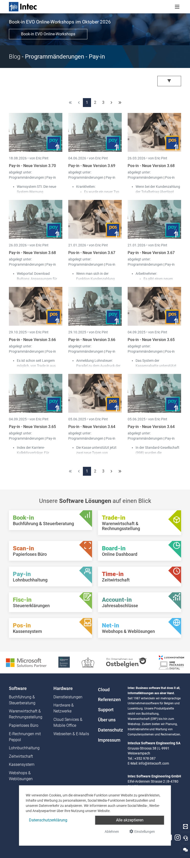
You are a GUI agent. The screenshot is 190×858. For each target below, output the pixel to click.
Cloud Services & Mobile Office (67, 722)
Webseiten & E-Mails (71, 733)
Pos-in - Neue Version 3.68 (151, 165)
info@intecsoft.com (154, 763)
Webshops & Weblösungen (21, 776)
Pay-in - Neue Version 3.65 (32, 426)
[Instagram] (178, 837)
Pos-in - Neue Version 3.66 (32, 339)
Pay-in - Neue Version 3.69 (91, 165)
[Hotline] (185, 838)
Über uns (107, 719)
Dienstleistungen (67, 697)
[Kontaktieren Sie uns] (185, 849)
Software (18, 688)
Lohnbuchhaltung (24, 748)
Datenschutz (110, 730)
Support (106, 709)
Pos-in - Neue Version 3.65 (151, 339)
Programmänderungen (27, 177)
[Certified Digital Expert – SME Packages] (171, 662)
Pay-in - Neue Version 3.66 (91, 339)
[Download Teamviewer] (185, 826)
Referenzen (109, 699)
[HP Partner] (64, 662)
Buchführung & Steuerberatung (22, 700)
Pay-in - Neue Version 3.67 (151, 252)
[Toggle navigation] (177, 7)
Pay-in (51, 177)
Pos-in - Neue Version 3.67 (91, 252)
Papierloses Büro (23, 725)
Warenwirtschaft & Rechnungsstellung (25, 714)
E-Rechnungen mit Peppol (25, 736)
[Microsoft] (26, 662)
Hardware (63, 688)
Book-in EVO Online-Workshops (48, 34)
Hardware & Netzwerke (63, 708)
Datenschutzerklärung (48, 820)
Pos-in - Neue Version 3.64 (91, 426)
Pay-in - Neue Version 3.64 (151, 426)
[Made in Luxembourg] (88, 662)
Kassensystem (21, 764)
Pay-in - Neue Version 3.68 (32, 252)
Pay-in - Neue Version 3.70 (32, 165)
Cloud (104, 689)
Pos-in (170, 177)
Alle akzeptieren (129, 820)
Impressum (109, 740)
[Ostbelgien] (126, 662)
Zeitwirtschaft (21, 756)
